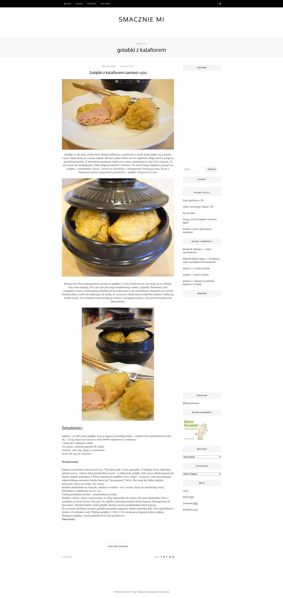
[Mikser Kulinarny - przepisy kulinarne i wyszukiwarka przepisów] (196, 440)
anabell (186, 274)
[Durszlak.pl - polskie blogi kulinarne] (191, 403)
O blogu (79, 4)
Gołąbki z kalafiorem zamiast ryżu (118, 72)
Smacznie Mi (125, 592)
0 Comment (67, 557)
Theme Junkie (164, 592)
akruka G (187, 268)
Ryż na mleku (189, 213)
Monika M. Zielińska (192, 249)
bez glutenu (109, 66)
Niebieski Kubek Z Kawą (194, 258)
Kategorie (91, 4)
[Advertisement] (202, 118)
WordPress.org (190, 509)
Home (68, 4)
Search (212, 169)
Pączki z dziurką (202, 268)
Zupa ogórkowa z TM (193, 200)
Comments (190, 503)
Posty (134, 592)
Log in (186, 490)
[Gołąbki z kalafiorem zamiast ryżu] (118, 149)
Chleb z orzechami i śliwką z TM (198, 206)
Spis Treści (106, 4)
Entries (188, 497)
